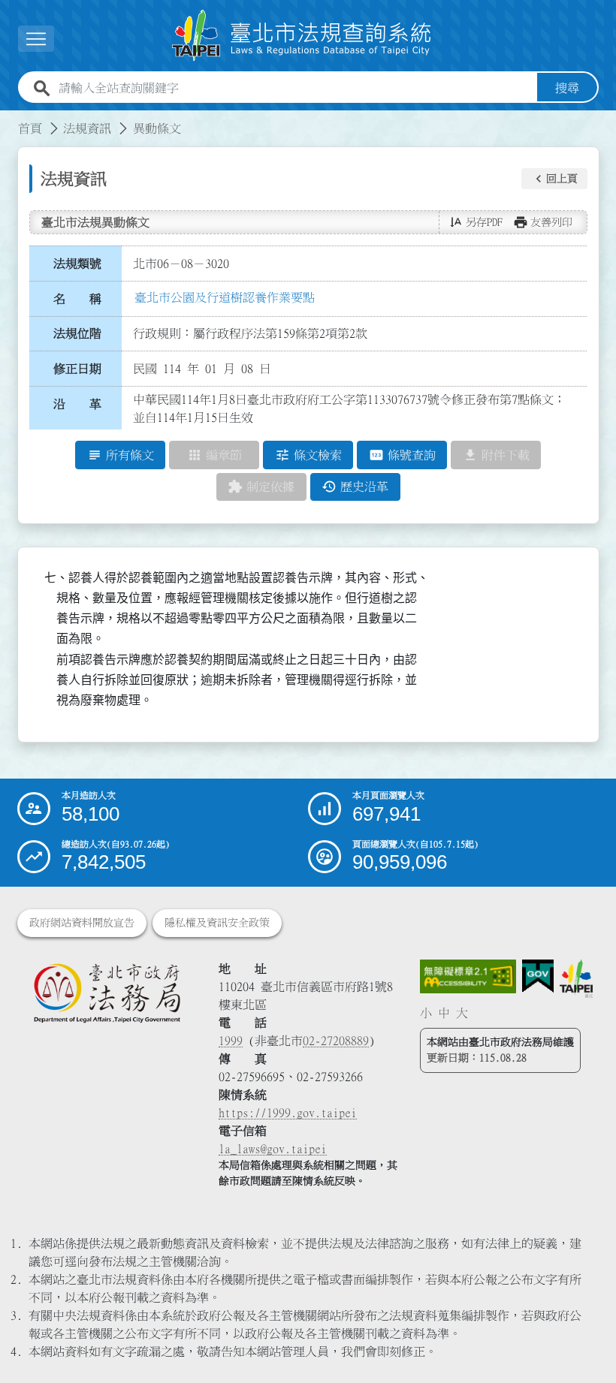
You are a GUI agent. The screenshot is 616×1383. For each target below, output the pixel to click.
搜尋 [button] (567, 88)
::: (9, 119)
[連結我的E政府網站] (538, 976)
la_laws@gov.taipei (273, 1149)
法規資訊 (87, 128)
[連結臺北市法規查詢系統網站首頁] (302, 36)
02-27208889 (336, 1041)
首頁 (30, 128)
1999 (231, 1041)
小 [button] (426, 1013)
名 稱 (77, 299)
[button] (554, 178)
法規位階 (77, 333)
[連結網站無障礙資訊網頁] (467, 976)
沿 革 (77, 404)
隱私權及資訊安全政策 (217, 922)
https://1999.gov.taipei (288, 1113)
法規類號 (77, 264)
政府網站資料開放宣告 (81, 922)
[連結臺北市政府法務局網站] (106, 993)
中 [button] (444, 1013)
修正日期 (77, 369)
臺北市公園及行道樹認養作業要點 (224, 297)
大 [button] (462, 1013)
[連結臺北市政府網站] (576, 979)
